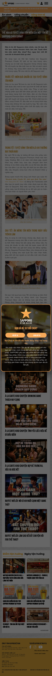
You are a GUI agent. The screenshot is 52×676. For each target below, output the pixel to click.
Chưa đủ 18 (36, 335)
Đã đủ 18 (15, 335)
